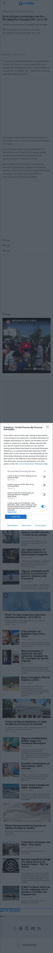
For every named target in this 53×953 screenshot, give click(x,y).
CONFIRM (15, 517)
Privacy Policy (40, 525)
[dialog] (26, 476)
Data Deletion (12, 525)
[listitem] (26, 471)
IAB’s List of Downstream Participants (29, 464)
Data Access (26, 525)
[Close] (48, 427)
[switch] (43, 476)
